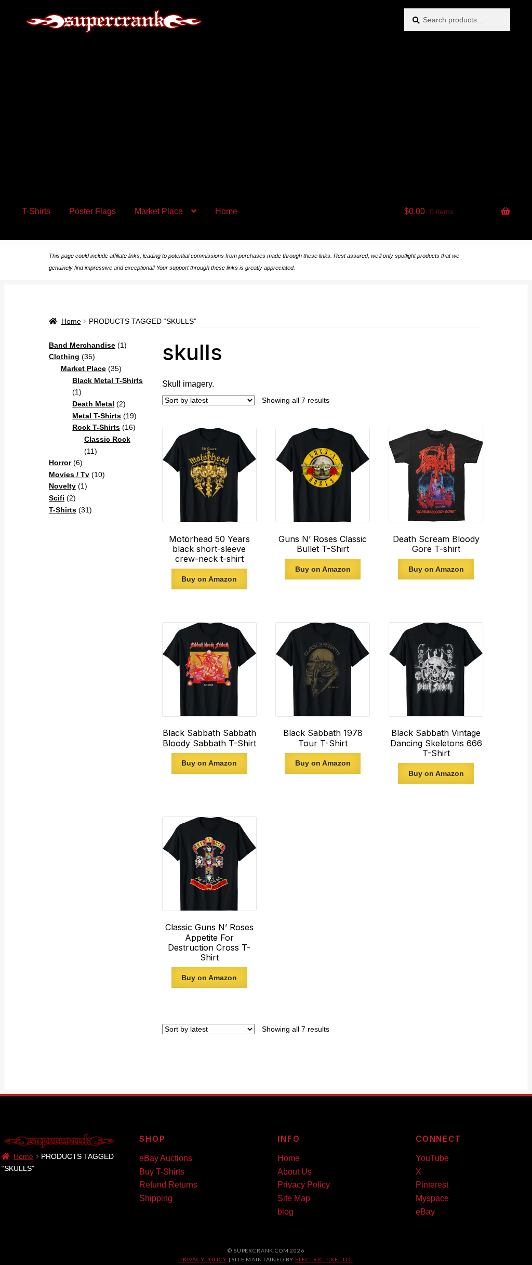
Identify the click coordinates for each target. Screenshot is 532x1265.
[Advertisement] (266, 114)
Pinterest (432, 1184)
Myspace (432, 1198)
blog (285, 1211)
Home (226, 211)
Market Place (159, 211)
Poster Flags (92, 211)
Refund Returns (168, 1184)
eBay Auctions (165, 1158)
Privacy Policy (303, 1184)
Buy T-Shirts (161, 1171)
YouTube (432, 1158)
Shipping (155, 1198)
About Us (294, 1171)
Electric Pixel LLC (324, 1259)
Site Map (293, 1198)
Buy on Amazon (209, 579)
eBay (425, 1211)
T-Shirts (36, 211)
